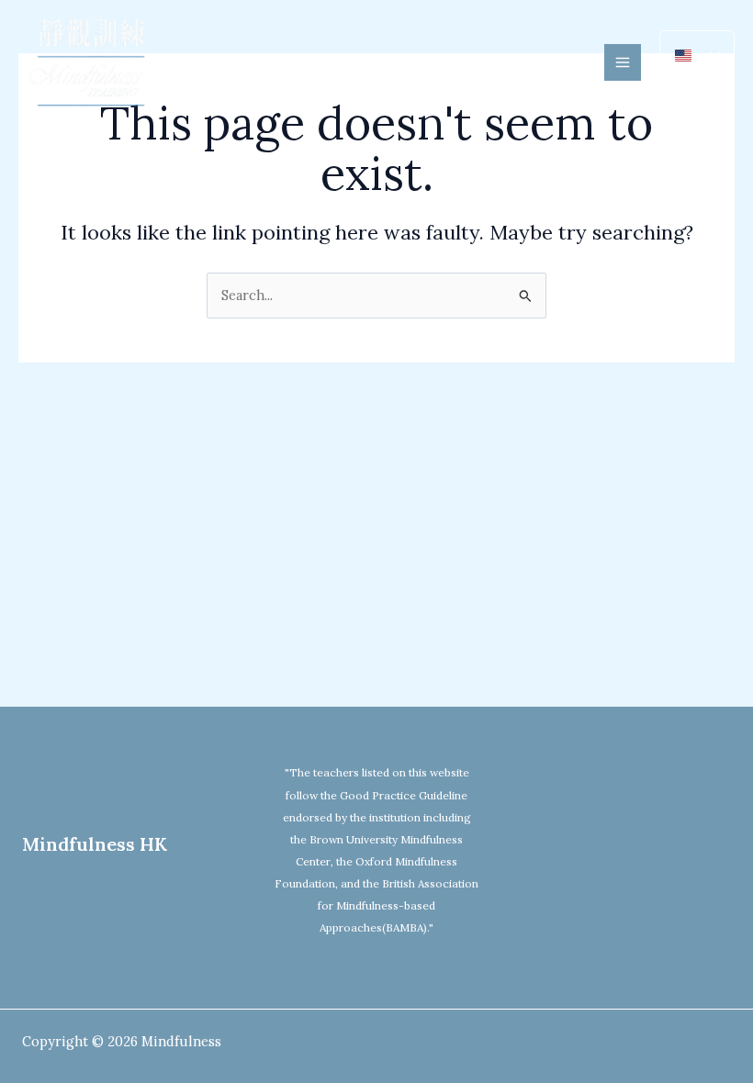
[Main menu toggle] (622, 62)
